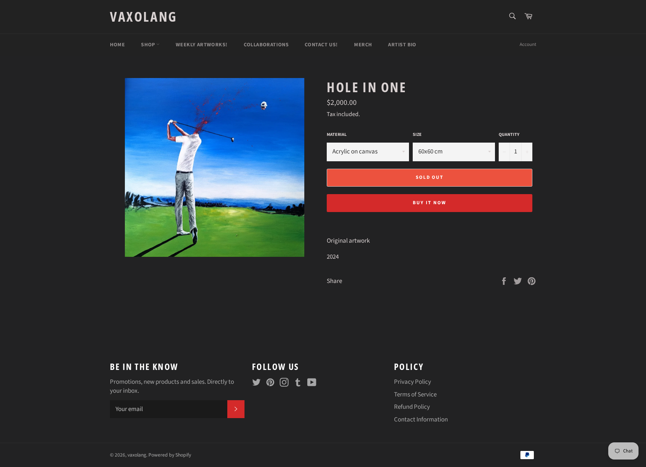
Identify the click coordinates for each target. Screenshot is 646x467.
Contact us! (321, 45)
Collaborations (266, 45)
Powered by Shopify (169, 454)
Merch (363, 45)
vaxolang (144, 16)
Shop (148, 45)
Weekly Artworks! (202, 45)
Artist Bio (402, 45)
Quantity (509, 135)
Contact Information (421, 419)
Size (417, 135)
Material (337, 135)
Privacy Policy (412, 381)
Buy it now (429, 202)
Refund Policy (412, 406)
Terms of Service (415, 394)
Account (528, 44)
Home (117, 45)
